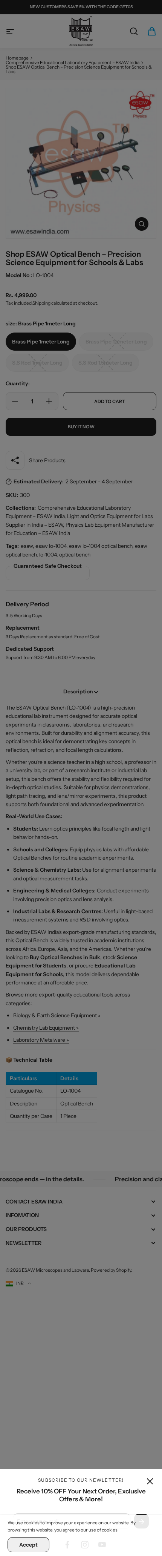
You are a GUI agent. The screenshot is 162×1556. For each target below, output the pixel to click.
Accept (28, 1544)
